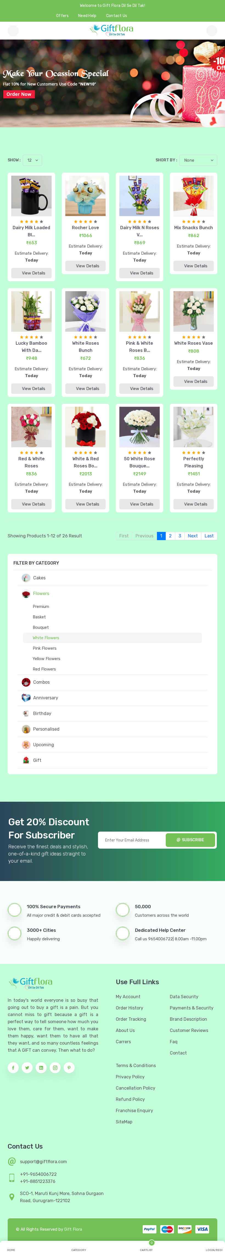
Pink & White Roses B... (139, 347)
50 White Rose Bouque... (139, 462)
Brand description (188, 1019)
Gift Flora (73, 1229)
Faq (174, 1041)
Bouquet (41, 627)
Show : (14, 160)
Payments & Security (191, 1008)
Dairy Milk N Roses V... (139, 231)
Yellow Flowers (46, 658)
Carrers (123, 1041)
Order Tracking (131, 1019)
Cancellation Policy (135, 1088)
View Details (33, 273)
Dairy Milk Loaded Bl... (31, 231)
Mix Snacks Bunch (193, 227)
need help (87, 15)
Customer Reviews (189, 1030)
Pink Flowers (45, 648)
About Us (125, 1030)
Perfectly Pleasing (193, 462)
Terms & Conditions (136, 1065)
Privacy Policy (130, 1076)
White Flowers (46, 637)
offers (62, 15)
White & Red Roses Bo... (85, 462)
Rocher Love (85, 227)
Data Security (184, 996)
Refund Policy (130, 1099)
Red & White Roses (31, 462)
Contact (178, 1053)
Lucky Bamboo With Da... (31, 347)
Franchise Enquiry (134, 1110)
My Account (128, 996)
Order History (129, 1008)
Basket (39, 617)
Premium (41, 606)
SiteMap (124, 1121)
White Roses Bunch (85, 347)
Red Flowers (44, 669)
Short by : (166, 160)
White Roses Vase (193, 343)
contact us (116, 15)
